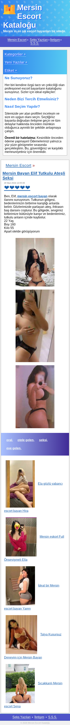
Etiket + (11, 70)
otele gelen (26, 440)
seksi (43, 440)
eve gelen (13, 448)
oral (9, 440)
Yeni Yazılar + (16, 62)
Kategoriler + (15, 54)
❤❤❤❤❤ (17, 187)
